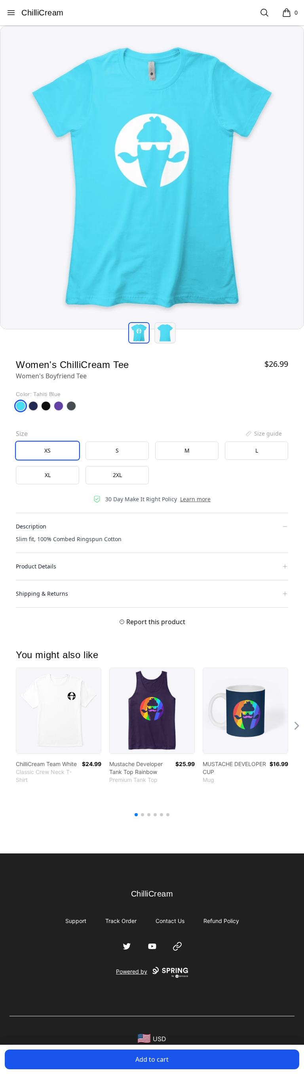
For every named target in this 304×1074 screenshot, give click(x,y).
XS (47, 450)
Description (31, 526)
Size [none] (22, 433)
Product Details (36, 566)
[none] (263, 434)
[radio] (47, 451)
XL (48, 475)
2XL (117, 475)
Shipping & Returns (42, 593)
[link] (58, 710)
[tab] (139, 333)
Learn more (195, 499)
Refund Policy (221, 920)
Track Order (121, 920)
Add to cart (152, 1059)
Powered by (131, 971)
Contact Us (170, 920)
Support (75, 920)
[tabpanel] (152, 177)
